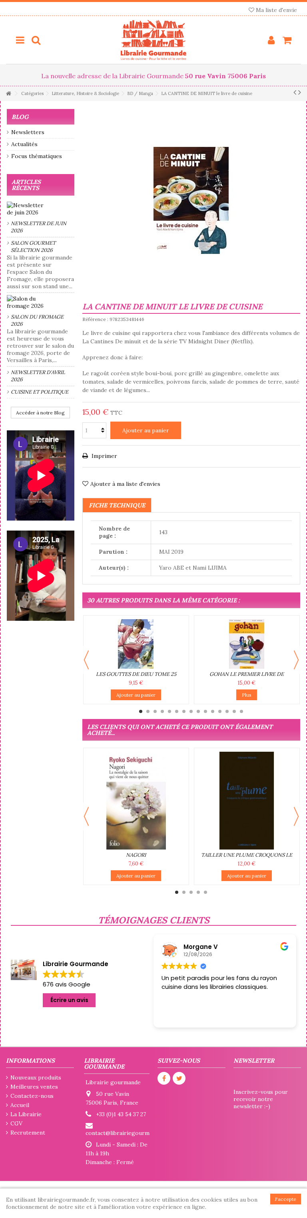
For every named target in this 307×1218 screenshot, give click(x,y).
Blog (20, 117)
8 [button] (191, 711)
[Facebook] (163, 1078)
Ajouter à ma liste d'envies (125, 483)
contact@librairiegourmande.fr (127, 1133)
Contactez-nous (32, 1095)
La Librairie (26, 1114)
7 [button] (183, 711)
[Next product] (299, 92)
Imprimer (103, 455)
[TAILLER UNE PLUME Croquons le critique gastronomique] (247, 801)
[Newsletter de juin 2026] (40, 209)
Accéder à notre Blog (40, 413)
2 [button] (148, 711)
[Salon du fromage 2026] (40, 302)
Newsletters (27, 132)
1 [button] (140, 711)
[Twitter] (179, 1078)
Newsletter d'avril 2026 (38, 376)
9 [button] (198, 711)
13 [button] (227, 711)
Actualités (24, 144)
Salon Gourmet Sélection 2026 (33, 247)
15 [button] (241, 711)
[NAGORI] (136, 801)
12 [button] (219, 711)
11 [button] (212, 711)
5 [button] (169, 711)
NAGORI (136, 855)
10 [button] (205, 711)
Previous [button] (86, 660)
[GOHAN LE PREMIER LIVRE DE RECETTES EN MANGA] (247, 644)
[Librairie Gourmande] (153, 40)
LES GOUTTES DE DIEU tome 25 (136, 674)
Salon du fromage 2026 (37, 320)
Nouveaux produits (35, 1077)
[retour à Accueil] (8, 94)
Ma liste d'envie (275, 10)
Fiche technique (117, 505)
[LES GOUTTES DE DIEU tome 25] (136, 644)
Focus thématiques (36, 156)
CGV (16, 1123)
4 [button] (162, 711)
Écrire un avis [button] (69, 1000)
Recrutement (27, 1132)
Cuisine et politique (39, 391)
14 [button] (234, 711)
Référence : (95, 319)
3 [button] (155, 711)
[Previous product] (294, 92)
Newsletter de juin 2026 (38, 227)
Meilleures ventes (34, 1086)
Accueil (19, 1105)
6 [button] (176, 711)
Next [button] (296, 660)
